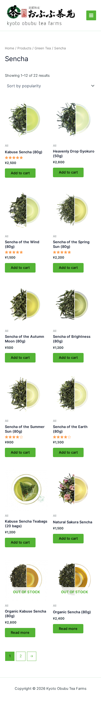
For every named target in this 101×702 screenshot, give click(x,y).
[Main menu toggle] (91, 15)
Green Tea (43, 48)
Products (24, 48)
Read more (20, 632)
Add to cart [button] (20, 173)
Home (9, 48)
